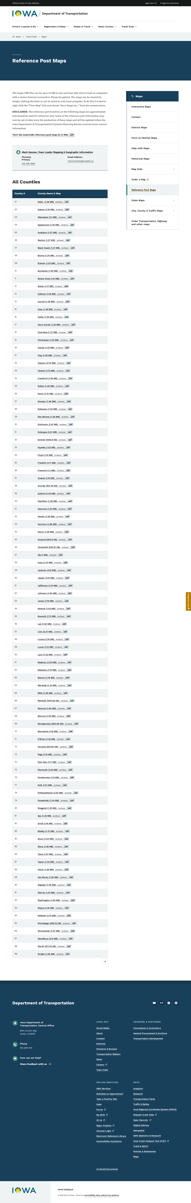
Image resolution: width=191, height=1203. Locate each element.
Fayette (54, 447)
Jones (53, 601)
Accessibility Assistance (109, 1141)
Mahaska (54, 670)
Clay (52, 355)
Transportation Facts (144, 1099)
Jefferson (55, 585)
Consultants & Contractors (147, 1028)
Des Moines (56, 416)
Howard (55, 539)
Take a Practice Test (106, 1099)
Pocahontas (56, 777)
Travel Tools (31, 37)
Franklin (54, 463)
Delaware (55, 409)
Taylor (53, 862)
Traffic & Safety (141, 1104)
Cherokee (55, 332)
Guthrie (54, 493)
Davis (53, 393)
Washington (56, 900)
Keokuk (54, 608)
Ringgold (54, 808)
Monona (54, 708)
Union (53, 869)
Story (53, 846)
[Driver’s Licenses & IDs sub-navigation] (38, 26)
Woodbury (55, 938)
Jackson (54, 570)
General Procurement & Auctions (150, 1033)
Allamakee (54, 217)
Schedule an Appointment (109, 1094)
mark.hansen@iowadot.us (81, 161)
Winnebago (57, 923)
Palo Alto (54, 762)
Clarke (53, 347)
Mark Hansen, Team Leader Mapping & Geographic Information (57, 152)
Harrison (54, 524)
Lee (52, 624)
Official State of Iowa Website (25, 3)
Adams (53, 209)
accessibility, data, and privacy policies (101, 1195)
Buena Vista (56, 278)
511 (99, 1120)
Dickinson (55, 424)
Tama (53, 854)
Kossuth (54, 616)
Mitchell (56, 700)
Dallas (53, 386)
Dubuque (54, 432)
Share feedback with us (33, 1064)
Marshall (54, 685)
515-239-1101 (26, 1048)
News (99, 1059)
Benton (54, 240)
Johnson (54, 593)
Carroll (53, 301)
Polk (52, 785)
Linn (52, 631)
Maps (44, 37)
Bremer (54, 263)
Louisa (53, 639)
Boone (53, 255)
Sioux (53, 839)
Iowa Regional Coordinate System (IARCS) (155, 1109)
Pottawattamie (57, 793)
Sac (52, 816)
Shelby (53, 831)
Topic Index (102, 1070)
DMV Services (103, 1088)
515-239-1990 (28, 163)
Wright (53, 954)
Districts (101, 1043)
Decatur (54, 401)
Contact (100, 1038)
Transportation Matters (108, 1054)
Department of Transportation (65, 13)
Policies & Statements (144, 1151)
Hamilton (55, 501)
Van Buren (55, 877)
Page (52, 754)
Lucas (53, 647)
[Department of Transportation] (25, 13)
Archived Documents (107, 1169)
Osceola (55, 747)
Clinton (53, 370)
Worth (54, 946)
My (100, 1115)
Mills (52, 693)
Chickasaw (55, 340)
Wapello (54, 885)
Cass (52, 309)
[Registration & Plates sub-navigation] (68, 26)
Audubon (54, 232)
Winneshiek (56, 931)
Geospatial (138, 1130)
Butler (53, 286)
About (99, 1033)
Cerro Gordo (56, 324)
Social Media (102, 1028)
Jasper (53, 578)
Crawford (55, 378)
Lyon (52, 654)
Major (103, 1125)
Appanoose (56, 225)
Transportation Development (148, 1038)
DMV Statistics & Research (147, 1135)
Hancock (54, 509)
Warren (53, 892)
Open (140, 1120)
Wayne (53, 908)
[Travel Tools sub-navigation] (136, 26)
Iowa (52, 562)
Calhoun (54, 294)
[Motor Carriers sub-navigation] (115, 26)
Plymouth (55, 770)
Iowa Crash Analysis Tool (149, 1141)
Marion (53, 677)
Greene (53, 478)
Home (18, 37)
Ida (50, 555)
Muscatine (55, 731)
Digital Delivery (141, 1125)
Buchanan (55, 271)
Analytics (138, 1088)
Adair (53, 202)
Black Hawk (56, 248)
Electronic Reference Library (111, 1136)
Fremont (54, 470)
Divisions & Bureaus (106, 1049)
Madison (54, 662)
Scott (52, 823)
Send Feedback (65, 1189)
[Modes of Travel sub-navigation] (92, 26)
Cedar (53, 317)
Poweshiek (56, 800)
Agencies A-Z (151, 3)
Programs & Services (169, 3)
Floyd (52, 455)
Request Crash (143, 1115)
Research (138, 1094)
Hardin (53, 516)
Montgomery (58, 723)
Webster (54, 915)
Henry (53, 532)
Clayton (54, 363)
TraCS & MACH (140, 1146)
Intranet (103, 1131)
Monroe (54, 716)
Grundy (55, 486)
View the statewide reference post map (42, 134)
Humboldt (56, 547)
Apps (99, 1104)
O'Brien (54, 739)
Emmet (55, 440)
